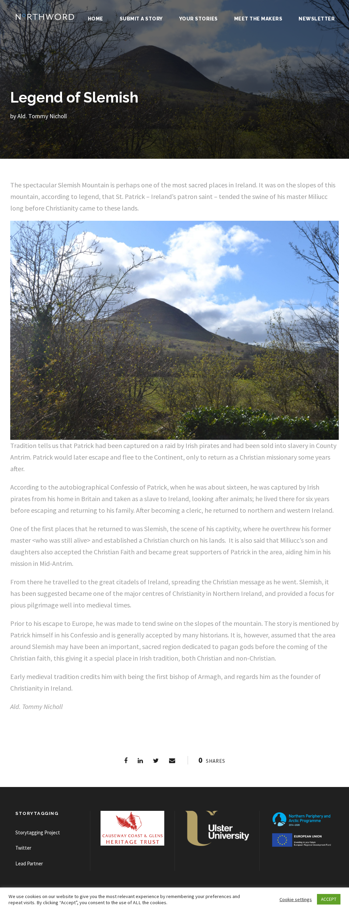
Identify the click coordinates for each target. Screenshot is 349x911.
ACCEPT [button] (328, 899)
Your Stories (198, 18)
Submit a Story (141, 18)
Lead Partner (29, 863)
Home (95, 18)
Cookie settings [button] (295, 899)
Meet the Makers (258, 18)
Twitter (23, 848)
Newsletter (317, 18)
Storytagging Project (37, 832)
